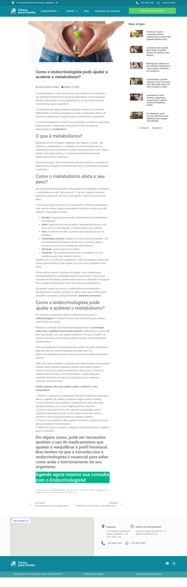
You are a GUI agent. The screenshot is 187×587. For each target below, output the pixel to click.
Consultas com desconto (107, 11)
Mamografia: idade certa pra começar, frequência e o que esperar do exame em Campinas (158, 67)
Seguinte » (157, 127)
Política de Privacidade (93, 574)
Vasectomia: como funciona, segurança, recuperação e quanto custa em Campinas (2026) (157, 100)
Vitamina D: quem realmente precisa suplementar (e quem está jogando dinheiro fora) (159, 35)
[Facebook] (167, 563)
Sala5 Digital (156, 574)
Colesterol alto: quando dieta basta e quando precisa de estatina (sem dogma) (158, 51)
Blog (86, 11)
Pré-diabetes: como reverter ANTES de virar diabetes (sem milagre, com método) (157, 117)
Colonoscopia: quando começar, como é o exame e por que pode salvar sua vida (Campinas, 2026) (158, 83)
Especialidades (49, 11)
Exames (70, 11)
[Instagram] (174, 563)
